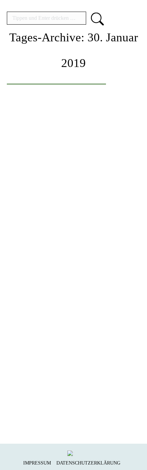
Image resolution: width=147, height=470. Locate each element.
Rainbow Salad (53, 314)
